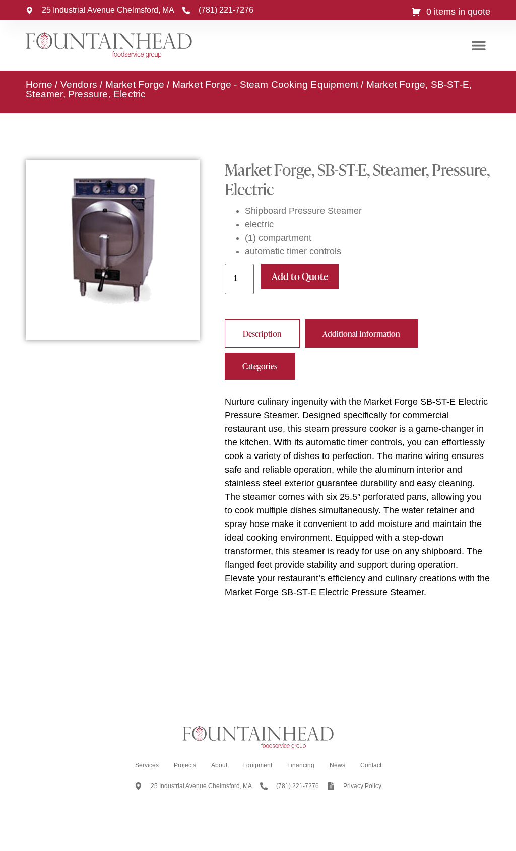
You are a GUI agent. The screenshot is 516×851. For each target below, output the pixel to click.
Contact (370, 765)
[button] (479, 45)
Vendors (78, 84)
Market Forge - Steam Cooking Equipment (265, 84)
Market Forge (134, 84)
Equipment (257, 765)
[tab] (262, 333)
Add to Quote (300, 276)
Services (147, 765)
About (219, 765)
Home (39, 84)
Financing (300, 765)
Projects (185, 765)
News (337, 765)
